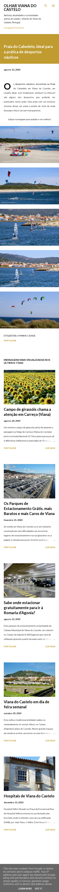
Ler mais (50, 448)
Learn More (25, 888)
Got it (38, 888)
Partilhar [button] (10, 340)
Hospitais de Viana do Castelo (29, 796)
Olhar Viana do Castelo (20, 7)
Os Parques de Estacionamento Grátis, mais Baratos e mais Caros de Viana (29, 508)
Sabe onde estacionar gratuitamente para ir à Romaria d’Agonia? (23, 607)
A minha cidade (26, 335)
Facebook (19, 27)
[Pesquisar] (46, 6)
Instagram (9, 27)
